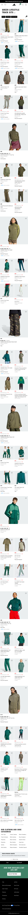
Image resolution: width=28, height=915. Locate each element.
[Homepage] (14, 5)
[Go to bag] (25, 4)
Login (7, 862)
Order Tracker (5, 888)
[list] (12, 17)
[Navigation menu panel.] (2, 4)
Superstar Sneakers (21, 842)
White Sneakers (13, 844)
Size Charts (16, 895)
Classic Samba (13, 834)
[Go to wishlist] (5, 4)
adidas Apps (16, 892)
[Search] (22, 4)
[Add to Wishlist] (12, 21)
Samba (2, 844)
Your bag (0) (19, 862)
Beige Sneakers (13, 847)
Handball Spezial (23, 847)
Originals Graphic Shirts (4, 840)
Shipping (4, 892)
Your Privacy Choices (6, 905)
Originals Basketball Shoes (5, 842)
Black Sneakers (22, 834)
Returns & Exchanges (6, 885)
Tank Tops (3, 834)
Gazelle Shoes (22, 839)
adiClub (15, 882)
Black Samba (13, 839)
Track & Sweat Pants (4, 837)
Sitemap (4, 898)
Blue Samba (13, 842)
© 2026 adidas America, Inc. (14, 913)
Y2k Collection (22, 844)
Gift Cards (16, 888)
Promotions (4, 895)
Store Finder (16, 885)
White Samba (13, 837)
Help (3, 882)
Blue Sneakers (22, 837)
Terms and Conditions (6, 908)
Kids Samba (3, 847)
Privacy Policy (17, 905)
